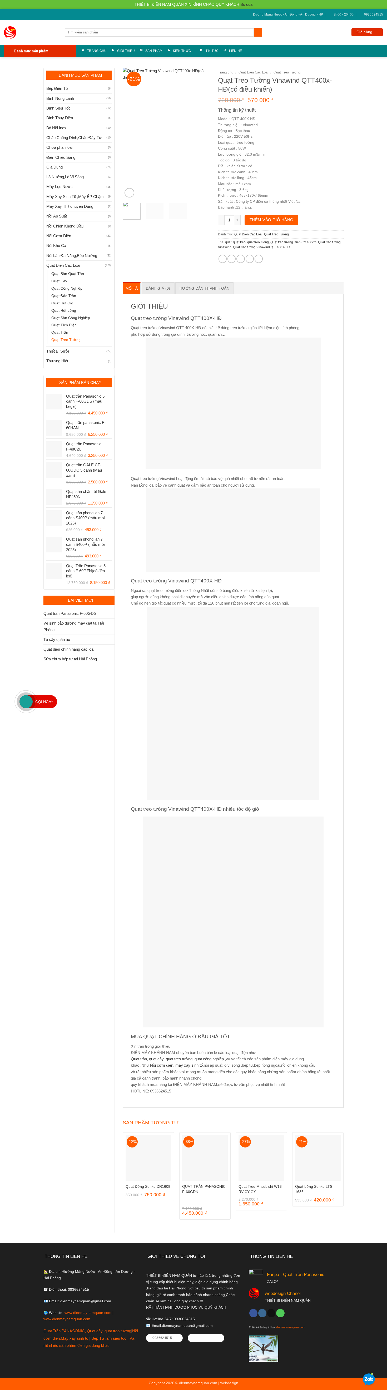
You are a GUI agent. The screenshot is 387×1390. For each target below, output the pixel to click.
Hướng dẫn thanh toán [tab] (204, 288)
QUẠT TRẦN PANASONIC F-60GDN (204, 1189)
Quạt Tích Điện (64, 325)
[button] (367, 32)
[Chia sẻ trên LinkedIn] (259, 259)
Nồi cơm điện (161, 1065)
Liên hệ (235, 51)
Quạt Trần (59, 332)
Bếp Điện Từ (57, 88)
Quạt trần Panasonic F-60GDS (69, 613)
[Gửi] (258, 32)
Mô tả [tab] (132, 288)
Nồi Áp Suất (56, 216)
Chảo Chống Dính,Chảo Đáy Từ (74, 137)
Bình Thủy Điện (59, 118)
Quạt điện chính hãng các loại (68, 649)
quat (228, 242)
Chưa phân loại (59, 147)
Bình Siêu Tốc (58, 108)
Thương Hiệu (57, 361)
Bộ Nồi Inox (56, 128)
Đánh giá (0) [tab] (158, 288)
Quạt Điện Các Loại (63, 265)
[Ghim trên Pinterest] (250, 259)
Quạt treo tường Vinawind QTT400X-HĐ (261, 247)
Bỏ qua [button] (246, 4)
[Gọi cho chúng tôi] (15, 14)
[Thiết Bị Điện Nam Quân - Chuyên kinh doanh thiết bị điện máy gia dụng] (11, 32)
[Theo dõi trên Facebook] (6, 14)
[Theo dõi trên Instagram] (262, 1313)
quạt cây (156, 1059)
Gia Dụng (54, 167)
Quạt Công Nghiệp (66, 288)
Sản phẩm (153, 51)
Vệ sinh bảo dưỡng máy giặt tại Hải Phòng (73, 626)
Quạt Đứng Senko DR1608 (148, 1187)
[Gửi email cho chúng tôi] (11, 14)
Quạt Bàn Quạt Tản (67, 274)
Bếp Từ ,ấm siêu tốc (109, 1338)
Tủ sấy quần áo (56, 639)
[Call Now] (26, 701)
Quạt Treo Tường (66, 340)
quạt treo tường (179, 1059)
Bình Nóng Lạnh (60, 98)
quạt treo (239, 242)
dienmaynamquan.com (290, 1327)
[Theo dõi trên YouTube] (20, 14)
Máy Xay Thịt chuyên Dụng (69, 206)
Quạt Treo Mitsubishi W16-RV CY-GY (261, 1189)
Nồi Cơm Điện (58, 236)
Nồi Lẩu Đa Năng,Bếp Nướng (71, 255)
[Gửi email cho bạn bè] (240, 259)
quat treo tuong (258, 242)
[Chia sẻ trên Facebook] (223, 259)
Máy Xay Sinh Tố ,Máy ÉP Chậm (75, 196)
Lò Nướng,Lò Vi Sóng (65, 177)
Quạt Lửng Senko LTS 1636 (313, 1189)
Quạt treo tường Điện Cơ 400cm (293, 242)
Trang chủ (97, 51)
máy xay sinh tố (189, 1065)
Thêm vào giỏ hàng (272, 220)
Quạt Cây (59, 281)
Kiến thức (182, 51)
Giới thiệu (126, 51)
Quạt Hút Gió (62, 303)
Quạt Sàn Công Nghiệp (70, 318)
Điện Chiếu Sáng (60, 157)
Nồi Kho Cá (56, 245)
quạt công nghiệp (209, 1059)
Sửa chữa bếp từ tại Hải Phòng (70, 659)
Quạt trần (139, 1059)
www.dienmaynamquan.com (87, 1313)
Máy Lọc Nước (59, 186)
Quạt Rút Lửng (63, 311)
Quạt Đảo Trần (63, 296)
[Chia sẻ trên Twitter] (231, 259)
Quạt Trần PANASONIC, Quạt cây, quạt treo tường (87, 1331)
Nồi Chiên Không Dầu (64, 226)
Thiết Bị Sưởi (57, 351)
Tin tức (212, 51)
